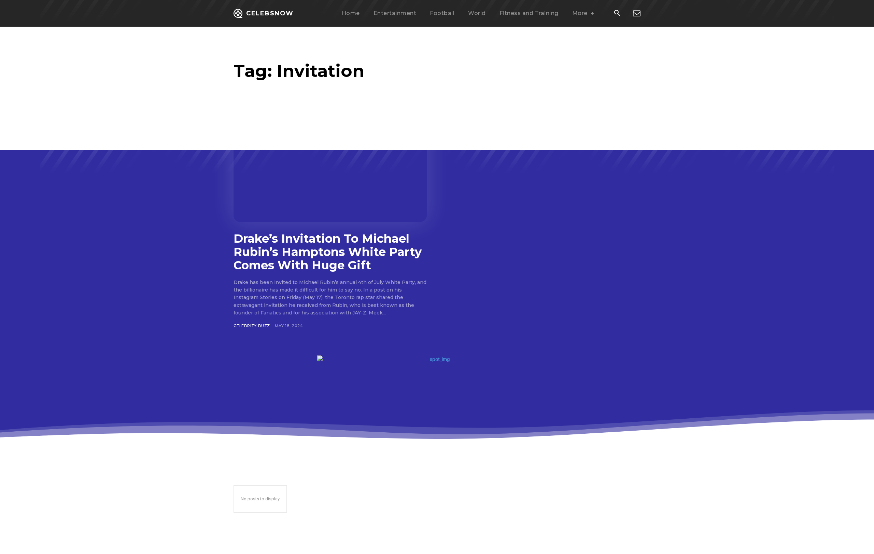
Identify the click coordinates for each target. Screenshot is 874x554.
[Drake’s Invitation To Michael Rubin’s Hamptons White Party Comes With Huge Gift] (330, 169)
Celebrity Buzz (252, 325)
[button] (617, 14)
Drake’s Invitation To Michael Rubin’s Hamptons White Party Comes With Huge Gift (328, 251)
